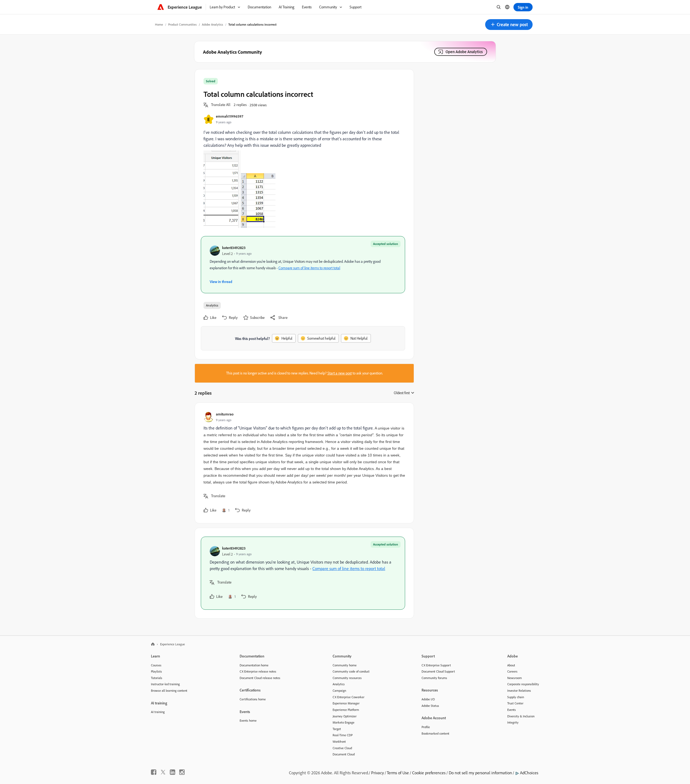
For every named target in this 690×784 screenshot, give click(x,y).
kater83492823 (234, 247)
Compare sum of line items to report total (309, 267)
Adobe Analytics (212, 24)
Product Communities (182, 24)
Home (159, 24)
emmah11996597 (229, 116)
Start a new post (339, 373)
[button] (509, 24)
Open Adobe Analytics (464, 51)
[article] (303, 462)
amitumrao (225, 414)
